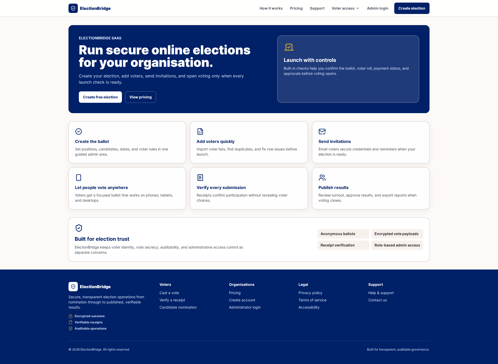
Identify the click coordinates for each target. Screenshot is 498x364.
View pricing (140, 97)
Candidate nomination (178, 307)
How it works (271, 8)
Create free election (100, 97)
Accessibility (309, 307)
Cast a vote (169, 292)
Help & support (381, 292)
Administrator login (245, 307)
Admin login (378, 8)
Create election (411, 8)
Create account (242, 300)
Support (317, 8)
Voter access (343, 8)
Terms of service (313, 300)
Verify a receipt (172, 300)
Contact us (377, 300)
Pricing (296, 8)
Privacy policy (310, 292)
